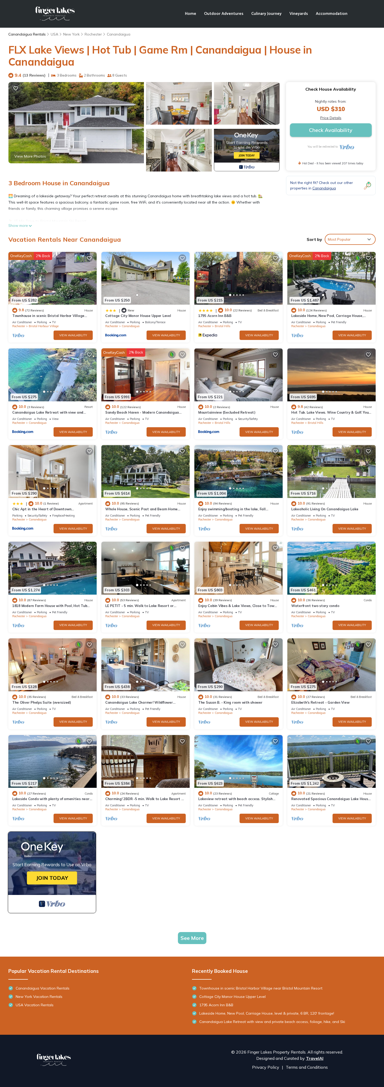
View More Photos (30, 156)
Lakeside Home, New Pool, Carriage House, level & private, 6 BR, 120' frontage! (266, 1013)
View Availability (73, 335)
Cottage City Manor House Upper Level (138, 316)
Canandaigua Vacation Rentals (42, 988)
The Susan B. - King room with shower (230, 702)
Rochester (93, 34)
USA (54, 34)
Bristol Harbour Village (44, 326)
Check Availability (330, 130)
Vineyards (298, 13)
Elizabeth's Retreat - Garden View (320, 702)
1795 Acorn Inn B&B (214, 316)
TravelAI (314, 1058)
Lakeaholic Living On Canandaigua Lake (324, 509)
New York (71, 34)
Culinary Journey (266, 13)
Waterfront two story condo (315, 606)
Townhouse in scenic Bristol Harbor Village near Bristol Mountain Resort (260, 988)
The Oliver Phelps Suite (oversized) (41, 702)
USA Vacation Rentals (35, 1005)
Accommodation (331, 13)
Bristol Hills (222, 326)
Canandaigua (118, 34)
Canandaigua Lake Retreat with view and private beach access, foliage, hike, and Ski (272, 1021)
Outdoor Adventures (223, 13)
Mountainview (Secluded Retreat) (226, 412)
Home (190, 13)
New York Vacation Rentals (39, 996)
